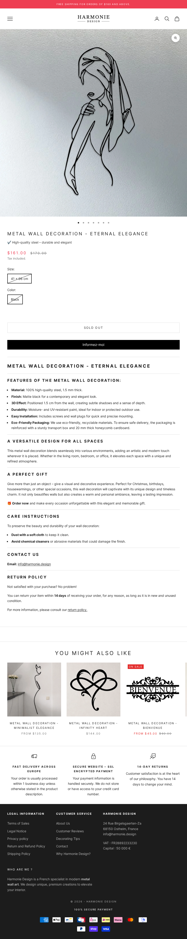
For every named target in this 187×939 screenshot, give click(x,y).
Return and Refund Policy (26, 846)
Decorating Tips (68, 839)
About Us (63, 823)
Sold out (93, 327)
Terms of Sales (18, 823)
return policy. (77, 610)
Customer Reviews (70, 831)
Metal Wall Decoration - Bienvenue (152, 725)
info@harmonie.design (34, 564)
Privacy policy (17, 839)
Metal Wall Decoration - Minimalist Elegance (34, 725)
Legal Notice (16, 831)
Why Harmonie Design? (73, 854)
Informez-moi (93, 344)
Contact (62, 846)
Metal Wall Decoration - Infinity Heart (93, 725)
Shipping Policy (18, 854)
